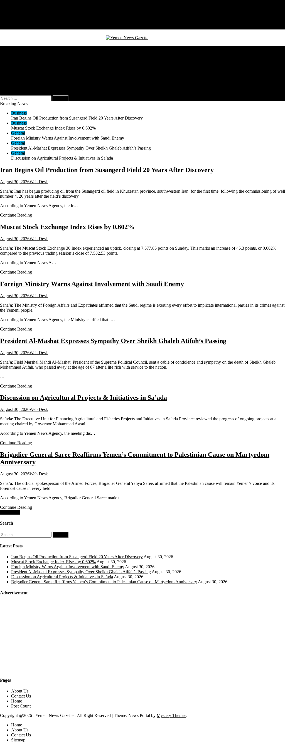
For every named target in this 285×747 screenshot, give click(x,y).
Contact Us (21, 21)
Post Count (21, 706)
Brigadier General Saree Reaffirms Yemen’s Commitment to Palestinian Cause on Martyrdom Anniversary (104, 581)
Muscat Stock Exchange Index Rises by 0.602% (53, 128)
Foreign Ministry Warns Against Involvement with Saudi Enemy (67, 138)
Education (20, 73)
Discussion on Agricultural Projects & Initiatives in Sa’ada (62, 158)
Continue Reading (16, 215)
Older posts (10, 512)
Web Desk (39, 181)
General (18, 48)
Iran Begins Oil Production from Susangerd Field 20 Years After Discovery (77, 118)
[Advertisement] (41, 636)
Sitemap (18, 26)
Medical (18, 58)
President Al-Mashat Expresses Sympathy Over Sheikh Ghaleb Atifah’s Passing (81, 148)
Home (16, 11)
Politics (17, 63)
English (29, 83)
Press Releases (24, 78)
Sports (16, 68)
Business (19, 53)
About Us (19, 16)
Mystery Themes (171, 715)
